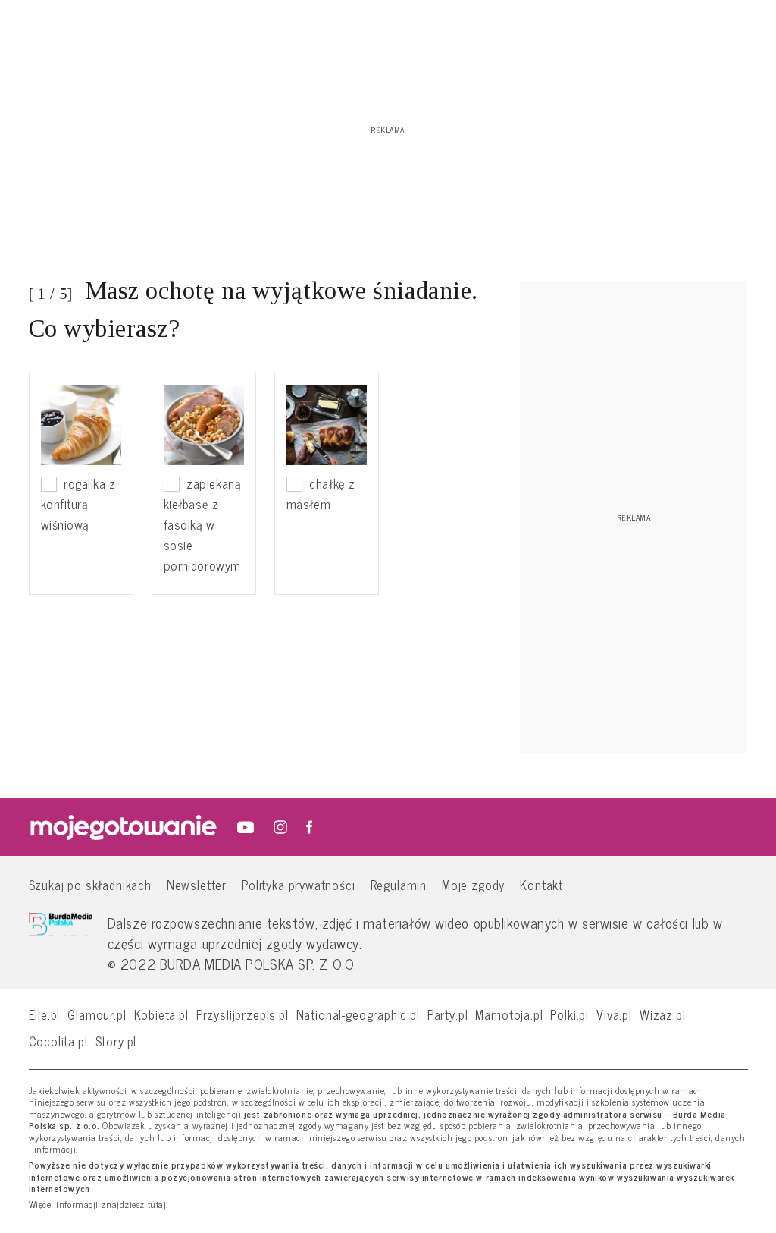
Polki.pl (569, 1014)
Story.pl (116, 1040)
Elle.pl (45, 1014)
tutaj (157, 1205)
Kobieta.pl (161, 1014)
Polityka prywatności (298, 884)
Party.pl (447, 1014)
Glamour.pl (96, 1014)
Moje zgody (473, 884)
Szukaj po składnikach (90, 884)
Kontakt (541, 884)
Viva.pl (614, 1014)
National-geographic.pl (358, 1014)
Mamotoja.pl (509, 1014)
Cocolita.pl (58, 1040)
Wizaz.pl (663, 1014)
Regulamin (399, 884)
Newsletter (197, 884)
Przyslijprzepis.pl (242, 1014)
